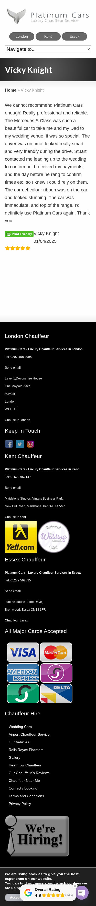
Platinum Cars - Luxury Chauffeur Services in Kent (42, 469)
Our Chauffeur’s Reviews (29, 773)
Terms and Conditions (26, 796)
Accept (15, 897)
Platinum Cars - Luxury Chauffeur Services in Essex (43, 572)
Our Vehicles (19, 742)
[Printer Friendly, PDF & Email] (19, 234)
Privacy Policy (20, 804)
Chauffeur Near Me (24, 780)
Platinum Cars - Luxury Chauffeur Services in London (43, 349)
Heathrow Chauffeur (25, 765)
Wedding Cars (20, 727)
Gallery (14, 757)
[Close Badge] (75, 885)
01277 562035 (20, 580)
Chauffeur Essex (16, 620)
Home (10, 90)
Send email (13, 367)
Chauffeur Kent (15, 517)
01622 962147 (20, 477)
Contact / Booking (23, 788)
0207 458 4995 (21, 357)
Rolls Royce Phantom (26, 750)
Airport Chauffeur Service (29, 734)
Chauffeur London (17, 420)
